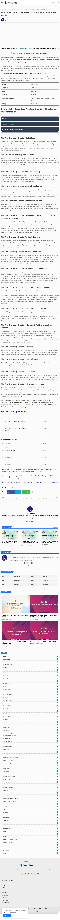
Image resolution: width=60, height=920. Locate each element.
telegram (45, 576)
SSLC (30, 809)
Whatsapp (26, 492)
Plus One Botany (30, 730)
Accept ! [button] (7, 915)
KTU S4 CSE (30, 697)
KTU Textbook (30, 722)
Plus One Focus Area (30, 741)
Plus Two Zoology (30, 804)
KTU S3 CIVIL (30, 675)
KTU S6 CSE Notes (30, 711)
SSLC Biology (30, 815)
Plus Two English (30, 779)
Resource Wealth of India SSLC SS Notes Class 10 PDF (49, 542)
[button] (58, 2)
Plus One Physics (30, 755)
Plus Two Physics (30, 795)
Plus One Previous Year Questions (30, 757)
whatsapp (17, 576)
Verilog (30, 853)
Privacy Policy (43, 908)
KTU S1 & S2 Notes (30, 670)
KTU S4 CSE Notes (30, 700)
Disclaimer (6, 902)
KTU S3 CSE (30, 681)
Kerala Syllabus (11, 487)
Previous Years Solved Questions (12, 129)
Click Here (44, 418)
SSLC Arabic (30, 812)
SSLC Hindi (30, 826)
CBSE (4, 885)
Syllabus (30, 847)
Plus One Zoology (30, 763)
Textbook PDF (30, 850)
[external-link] (34, 521)
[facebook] (25, 521)
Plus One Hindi (30, 744)
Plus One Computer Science (30, 735)
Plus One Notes (30, 752)
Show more (55, 527)
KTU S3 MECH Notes (30, 694)
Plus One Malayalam (30, 746)
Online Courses (7, 890)
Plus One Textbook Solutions (30, 760)
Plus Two (20, 487)
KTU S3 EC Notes (30, 689)
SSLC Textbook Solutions (30, 845)
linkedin (45, 584)
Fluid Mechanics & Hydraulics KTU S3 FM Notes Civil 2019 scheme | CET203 (43, 616)
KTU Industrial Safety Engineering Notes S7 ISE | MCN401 (15, 616)
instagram (17, 580)
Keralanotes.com (16, 482)
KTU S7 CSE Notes (30, 716)
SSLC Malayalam (30, 828)
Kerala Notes (29, 514)
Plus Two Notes (9, 9)
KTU (30, 662)
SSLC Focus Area (30, 823)
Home (2, 9)
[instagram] (27, 521)
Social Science (30, 806)
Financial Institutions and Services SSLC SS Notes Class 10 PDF (29, 543)
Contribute (6, 898)
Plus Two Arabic (30, 768)
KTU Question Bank (30, 664)
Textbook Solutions (8, 124)
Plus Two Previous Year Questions (30, 798)
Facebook (11, 492)
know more (13, 912)
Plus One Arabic (30, 727)
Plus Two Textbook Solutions (30, 801)
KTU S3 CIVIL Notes (30, 678)
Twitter (19, 492)
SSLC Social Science (30, 842)
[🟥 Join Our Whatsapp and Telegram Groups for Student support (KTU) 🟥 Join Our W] (30, 50)
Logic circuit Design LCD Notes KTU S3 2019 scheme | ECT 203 (14, 642)
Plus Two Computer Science (30, 776)
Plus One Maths (30, 749)
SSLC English (30, 820)
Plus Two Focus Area (30, 782)
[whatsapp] (29, 521)
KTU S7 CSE (30, 714)
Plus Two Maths (30, 790)
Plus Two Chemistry (30, 487)
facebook (45, 580)
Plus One (30, 724)
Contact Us (6, 895)
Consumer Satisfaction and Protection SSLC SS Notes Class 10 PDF (10, 543)
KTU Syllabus (30, 719)
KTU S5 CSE (30, 703)
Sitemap (5, 900)
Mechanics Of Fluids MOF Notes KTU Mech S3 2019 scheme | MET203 (43, 642)
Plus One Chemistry (30, 733)
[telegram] (32, 521)
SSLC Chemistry (30, 817)
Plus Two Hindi (30, 785)
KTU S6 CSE (30, 708)
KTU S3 (30, 673)
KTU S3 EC (30, 686)
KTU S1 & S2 (30, 667)
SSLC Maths (30, 831)
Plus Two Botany (30, 771)
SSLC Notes (30, 834)
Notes (4, 119)
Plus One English (30, 738)
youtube (16, 584)
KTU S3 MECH (30, 692)
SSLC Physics (30, 836)
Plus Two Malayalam (30, 787)
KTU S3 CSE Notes (30, 683)
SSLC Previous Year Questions (30, 839)
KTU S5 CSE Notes (30, 705)
